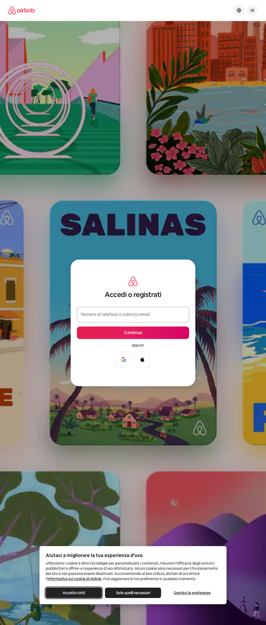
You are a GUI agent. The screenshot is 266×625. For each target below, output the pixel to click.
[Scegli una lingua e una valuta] (239, 10)
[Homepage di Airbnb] (21, 10)
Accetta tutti (74, 592)
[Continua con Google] (123, 359)
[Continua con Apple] (142, 359)
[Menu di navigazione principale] (252, 10)
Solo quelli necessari (133, 592)
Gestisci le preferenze (192, 592)
